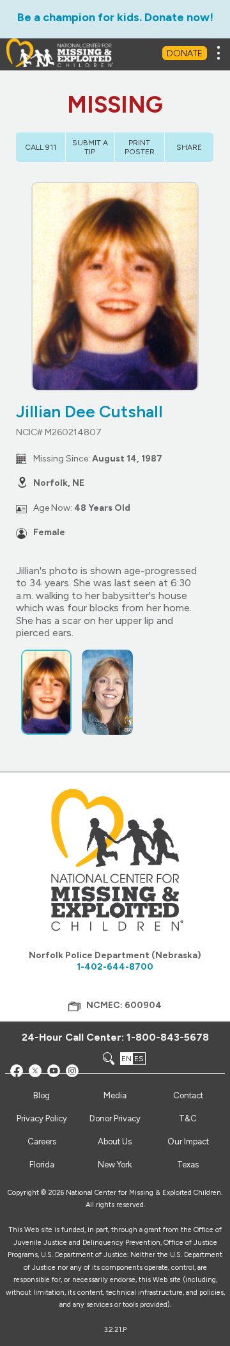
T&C (188, 1118)
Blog (41, 1095)
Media (114, 1095)
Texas (188, 1164)
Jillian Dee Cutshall (89, 411)
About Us (115, 1141)
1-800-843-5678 (167, 1037)
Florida (41, 1164)
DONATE (185, 53)
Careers (41, 1141)
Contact (188, 1095)
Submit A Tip (90, 147)
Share (189, 147)
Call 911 (40, 147)
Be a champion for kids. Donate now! (115, 17)
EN (126, 1058)
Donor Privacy (115, 1118)
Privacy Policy (42, 1118)
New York (115, 1164)
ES (139, 1058)
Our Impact (188, 1141)
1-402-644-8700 (115, 966)
